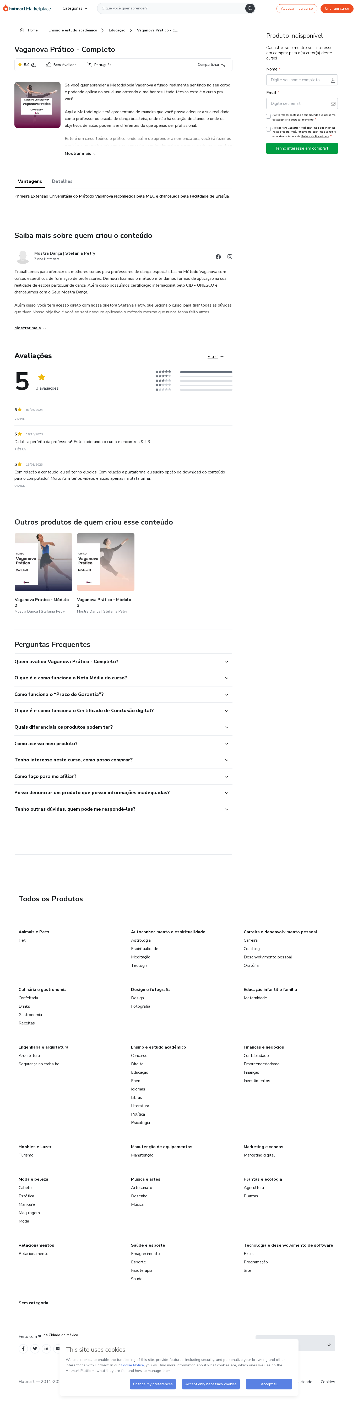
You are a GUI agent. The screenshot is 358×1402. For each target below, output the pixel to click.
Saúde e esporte (148, 1245)
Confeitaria (28, 998)
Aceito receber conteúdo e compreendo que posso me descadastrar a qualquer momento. (304, 117)
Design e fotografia (151, 989)
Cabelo (25, 1188)
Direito (137, 1064)
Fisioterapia (141, 1270)
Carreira (251, 940)
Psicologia (140, 1123)
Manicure (27, 1204)
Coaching (252, 949)
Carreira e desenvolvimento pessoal (280, 932)
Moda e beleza (33, 1179)
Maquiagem (29, 1213)
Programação (256, 1262)
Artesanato (141, 1188)
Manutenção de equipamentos (161, 1147)
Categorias (73, 8)
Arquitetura (29, 1056)
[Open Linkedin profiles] (46, 1348)
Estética (26, 1196)
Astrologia (141, 940)
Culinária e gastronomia (43, 989)
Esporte (138, 1262)
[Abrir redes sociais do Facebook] (218, 257)
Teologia (139, 965)
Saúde (137, 1279)
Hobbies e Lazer (35, 1147)
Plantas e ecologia (263, 1179)
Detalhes (62, 181)
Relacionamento (33, 1254)
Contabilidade (256, 1056)
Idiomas (138, 1089)
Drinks (24, 1006)
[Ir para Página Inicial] (28, 8)
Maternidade (255, 998)
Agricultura (254, 1188)
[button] (117, 662)
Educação (139, 1072)
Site (247, 1270)
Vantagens (30, 181)
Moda (24, 1221)
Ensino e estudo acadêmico (158, 1047)
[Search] (250, 8)
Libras (136, 1097)
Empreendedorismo (262, 1064)
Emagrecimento (145, 1254)
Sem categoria (33, 1303)
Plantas (251, 1196)
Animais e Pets (34, 932)
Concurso (139, 1056)
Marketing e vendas (263, 1147)
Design (137, 998)
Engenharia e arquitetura (43, 1047)
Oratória (251, 965)
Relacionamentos (36, 1245)
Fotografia (140, 1006)
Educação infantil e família (270, 989)
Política (138, 1114)
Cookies (328, 1382)
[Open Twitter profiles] (35, 1348)
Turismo (26, 1155)
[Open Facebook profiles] (23, 1348)
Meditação (140, 957)
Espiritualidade (144, 949)
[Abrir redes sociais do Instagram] (229, 257)
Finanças (251, 1072)
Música (137, 1204)
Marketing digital (259, 1155)
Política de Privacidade (315, 136)
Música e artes (145, 1179)
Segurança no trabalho (39, 1064)
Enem (136, 1081)
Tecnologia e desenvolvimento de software (288, 1245)
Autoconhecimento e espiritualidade (168, 932)
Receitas (27, 1023)
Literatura (140, 1106)
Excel (249, 1254)
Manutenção (142, 1155)
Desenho (139, 1196)
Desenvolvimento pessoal (268, 957)
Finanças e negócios (264, 1047)
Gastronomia (30, 1015)
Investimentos (257, 1081)
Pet (22, 940)
